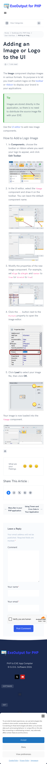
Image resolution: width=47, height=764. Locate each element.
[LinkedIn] (25, 493)
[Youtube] (22, 677)
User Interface (10, 35)
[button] (43, 716)
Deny (23, 747)
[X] (19, 493)
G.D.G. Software (18, 667)
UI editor (16, 127)
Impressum (34, 760)
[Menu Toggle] (5, 13)
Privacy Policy (24, 760)
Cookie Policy (13, 760)
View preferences (23, 754)
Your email (13, 601)
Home (7, 33)
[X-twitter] (17, 677)
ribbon (9, 84)
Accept (23, 740)
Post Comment (23, 628)
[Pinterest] (30, 493)
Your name (13, 587)
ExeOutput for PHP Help (21, 33)
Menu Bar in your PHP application (15, 509)
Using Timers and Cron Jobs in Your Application (32, 509)
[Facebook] (14, 493)
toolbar (39, 80)
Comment (12, 547)
